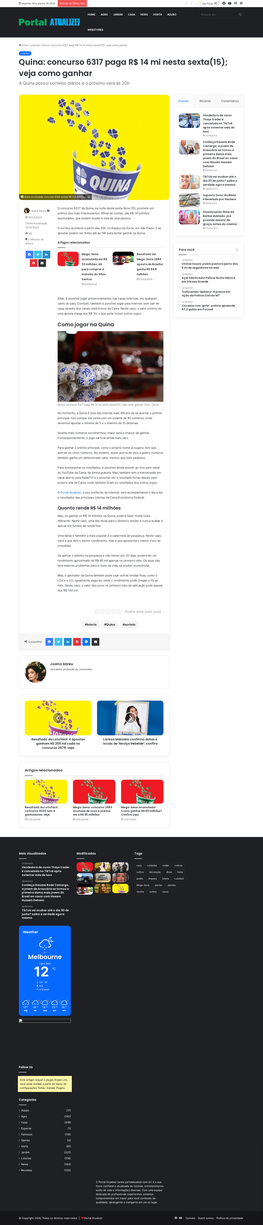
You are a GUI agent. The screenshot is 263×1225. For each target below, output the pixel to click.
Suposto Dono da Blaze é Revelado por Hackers (219, 197)
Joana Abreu (38, 210)
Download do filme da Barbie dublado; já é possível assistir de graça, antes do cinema (220, 218)
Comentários (230, 101)
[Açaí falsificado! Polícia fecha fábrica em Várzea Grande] (120, 867)
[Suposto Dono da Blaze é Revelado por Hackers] (189, 200)
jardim (140, 878)
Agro (104, 14)
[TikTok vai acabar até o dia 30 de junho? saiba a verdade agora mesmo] (189, 182)
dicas (169, 872)
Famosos (26, 1134)
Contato (190, 1218)
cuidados (152, 865)
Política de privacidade (229, 1218)
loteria (91, 624)
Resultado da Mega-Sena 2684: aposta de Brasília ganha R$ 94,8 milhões (150, 264)
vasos (165, 891)
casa (139, 865)
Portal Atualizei (70, 492)
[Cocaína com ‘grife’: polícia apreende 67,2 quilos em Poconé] (103, 877)
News (144, 14)
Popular (183, 101)
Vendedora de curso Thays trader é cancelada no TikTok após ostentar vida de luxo (219, 123)
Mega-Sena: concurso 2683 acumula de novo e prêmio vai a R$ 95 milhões (92, 811)
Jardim (118, 14)
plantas (172, 885)
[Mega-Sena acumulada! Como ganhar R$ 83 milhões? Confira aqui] (142, 792)
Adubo (171, 14)
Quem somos (206, 1218)
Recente (205, 101)
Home (91, 14)
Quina (110, 624)
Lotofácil (179, 878)
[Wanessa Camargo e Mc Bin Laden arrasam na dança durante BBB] (103, 888)
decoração (155, 872)
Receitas (26, 1170)
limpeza (152, 878)
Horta (157, 14)
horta (180, 872)
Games (25, 1140)
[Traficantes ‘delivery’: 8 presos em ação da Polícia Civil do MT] (85, 877)
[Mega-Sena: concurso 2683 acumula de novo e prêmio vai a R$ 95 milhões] (94, 792)
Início (24, 45)
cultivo (140, 872)
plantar (158, 885)
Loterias (35, 45)
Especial (26, 1128)
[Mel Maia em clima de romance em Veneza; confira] (120, 877)
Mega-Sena (143, 885)
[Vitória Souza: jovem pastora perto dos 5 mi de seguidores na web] (103, 867)
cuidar (165, 865)
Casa (131, 14)
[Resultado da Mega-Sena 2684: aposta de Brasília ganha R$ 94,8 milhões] (123, 259)
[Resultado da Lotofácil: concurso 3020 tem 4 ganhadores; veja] (46, 792)
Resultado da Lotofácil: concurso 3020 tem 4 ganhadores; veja (41, 811)
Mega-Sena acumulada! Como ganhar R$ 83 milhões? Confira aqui (141, 811)
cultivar (178, 865)
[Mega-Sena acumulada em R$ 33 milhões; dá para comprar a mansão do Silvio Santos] (68, 259)
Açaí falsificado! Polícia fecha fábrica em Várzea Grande (122, 3)
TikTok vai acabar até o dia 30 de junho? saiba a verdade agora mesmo (220, 181)
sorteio (130, 624)
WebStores (95, 29)
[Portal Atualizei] (49, 22)
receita (140, 891)
